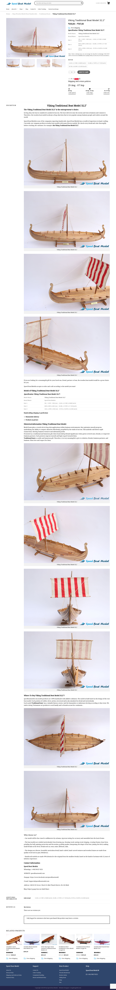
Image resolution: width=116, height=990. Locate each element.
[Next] (62, 38)
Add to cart (83, 72)
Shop (21, 9)
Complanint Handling (38, 975)
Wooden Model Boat (64, 972)
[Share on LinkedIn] (79, 79)
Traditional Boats (44, 14)
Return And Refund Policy (39, 977)
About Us (14, 9)
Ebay (60, 980)
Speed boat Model (64, 970)
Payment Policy (10, 977)
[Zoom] (8, 55)
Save (77, 79)
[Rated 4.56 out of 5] (9, 952)
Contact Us (33, 9)
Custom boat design (53, 9)
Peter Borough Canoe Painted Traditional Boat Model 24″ (48, 948)
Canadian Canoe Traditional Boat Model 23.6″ (13, 948)
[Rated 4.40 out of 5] (97, 952)
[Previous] (9, 38)
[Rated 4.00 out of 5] (44, 952)
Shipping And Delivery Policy (14, 975)
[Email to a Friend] (73, 79)
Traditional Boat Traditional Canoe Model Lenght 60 (66, 948)
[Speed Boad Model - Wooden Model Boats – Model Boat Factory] (19, 3)
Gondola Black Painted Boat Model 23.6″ (30, 947)
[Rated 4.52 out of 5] (62, 952)
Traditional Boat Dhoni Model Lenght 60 (83, 947)
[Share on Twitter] (71, 79)
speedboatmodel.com (31, 699)
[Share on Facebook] (69, 79)
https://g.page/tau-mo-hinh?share (38, 889)
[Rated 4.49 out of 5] (79, 952)
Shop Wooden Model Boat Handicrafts (24, 14)
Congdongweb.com (75, 988)
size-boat (70, 59)
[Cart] (108, 3)
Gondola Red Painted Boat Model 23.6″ (101, 947)
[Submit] (81, 3)
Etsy (60, 982)
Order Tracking (42, 9)
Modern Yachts (63, 975)
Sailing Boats (62, 977)
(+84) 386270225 (92, 974)
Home (7, 9)
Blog (27, 9)
